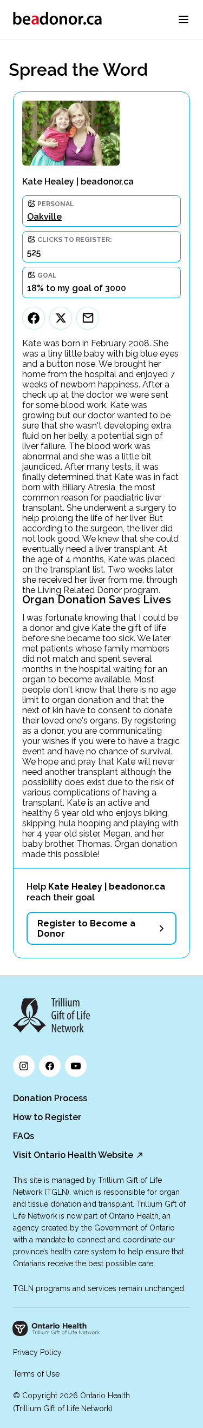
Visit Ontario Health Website (73, 1155)
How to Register (47, 1117)
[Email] (87, 318)
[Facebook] (33, 318)
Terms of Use (36, 1374)
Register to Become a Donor (86, 928)
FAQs (23, 1136)
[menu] (183, 19)
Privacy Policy (37, 1352)
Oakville (44, 217)
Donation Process (50, 1098)
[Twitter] (60, 318)
